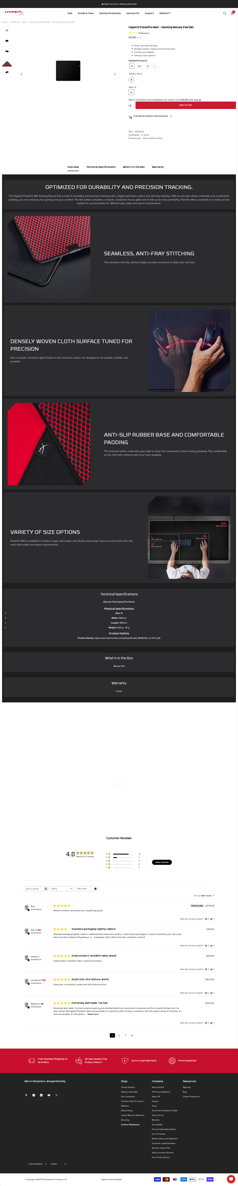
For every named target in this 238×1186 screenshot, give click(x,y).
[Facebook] (26, 1095)
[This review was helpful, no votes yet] (206, 919)
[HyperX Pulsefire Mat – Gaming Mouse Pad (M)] (119, 781)
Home (5, 22)
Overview (73, 167)
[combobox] (62, 888)
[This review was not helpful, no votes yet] (211, 919)
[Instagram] (33, 1095)
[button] (110, 15)
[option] (68, 74)
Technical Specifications (101, 167)
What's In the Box (134, 167)
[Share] (131, 105)
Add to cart (185, 105)
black (95, 825)
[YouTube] (48, 1095)
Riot (24, 22)
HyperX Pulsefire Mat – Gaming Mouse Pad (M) (118, 814)
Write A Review (161, 862)
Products (15, 22)
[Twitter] (56, 1095)
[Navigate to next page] (132, 1035)
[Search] (225, 13)
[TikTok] (41, 1095)
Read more (93, 1014)
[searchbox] (33, 889)
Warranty (158, 167)
